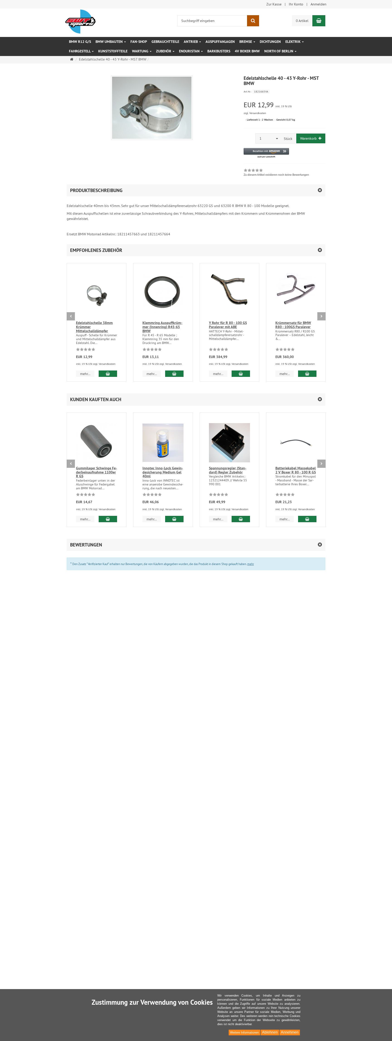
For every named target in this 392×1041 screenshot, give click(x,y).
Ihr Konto (296, 4)
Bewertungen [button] (86, 545)
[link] (276, 173)
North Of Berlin (279, 51)
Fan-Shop (138, 41)
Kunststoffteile (112, 51)
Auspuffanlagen (220, 41)
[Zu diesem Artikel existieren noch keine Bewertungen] (85, 350)
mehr (250, 564)
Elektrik (293, 41)
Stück (288, 138)
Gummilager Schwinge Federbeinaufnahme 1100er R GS (96, 472)
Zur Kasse (274, 4)
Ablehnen (270, 1032)
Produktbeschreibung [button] (96, 190)
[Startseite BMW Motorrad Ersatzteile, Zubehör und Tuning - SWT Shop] (80, 21)
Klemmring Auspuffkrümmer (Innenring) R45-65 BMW (162, 326)
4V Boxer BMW (247, 51)
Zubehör (164, 51)
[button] (266, 153)
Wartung (140, 51)
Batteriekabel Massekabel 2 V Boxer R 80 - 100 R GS (295, 470)
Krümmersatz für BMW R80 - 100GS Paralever (293, 324)
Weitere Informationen (244, 1032)
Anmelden (318, 4)
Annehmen (290, 1032)
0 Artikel (302, 20)
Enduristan (190, 51)
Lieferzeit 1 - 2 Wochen (260, 120)
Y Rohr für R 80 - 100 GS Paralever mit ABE (228, 324)
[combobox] (268, 138)
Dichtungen (270, 41)
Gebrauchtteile (165, 41)
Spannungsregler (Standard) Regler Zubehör (227, 470)
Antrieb (191, 41)
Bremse (246, 41)
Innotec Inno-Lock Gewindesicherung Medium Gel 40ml (162, 472)
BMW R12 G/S (80, 41)
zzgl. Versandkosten (255, 113)
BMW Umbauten (110, 41)
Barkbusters (218, 51)
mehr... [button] (85, 373)
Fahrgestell (80, 51)
